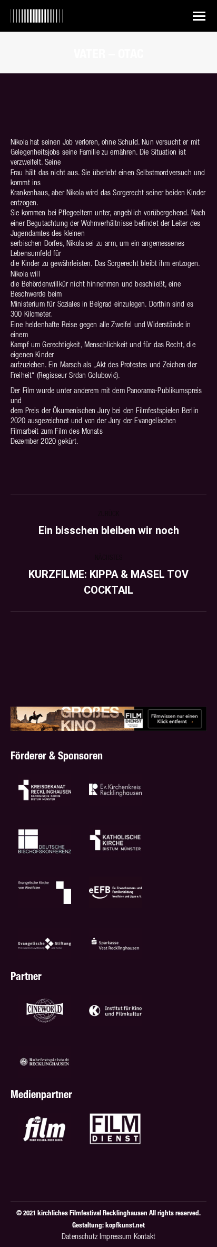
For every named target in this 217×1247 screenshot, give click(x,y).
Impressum (115, 1236)
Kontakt (144, 1236)
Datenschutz (79, 1236)
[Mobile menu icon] (199, 16)
